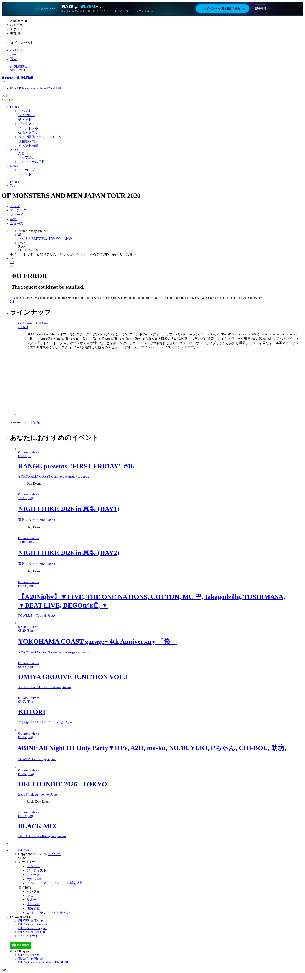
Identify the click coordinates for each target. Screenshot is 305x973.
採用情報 (33, 908)
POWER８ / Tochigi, (37, 615)
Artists (14, 150)
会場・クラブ (28, 132)
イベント (16, 50)
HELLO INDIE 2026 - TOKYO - (64, 784)
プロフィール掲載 (31, 162)
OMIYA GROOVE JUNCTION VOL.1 (73, 677)
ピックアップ (28, 124)
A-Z (21, 153)
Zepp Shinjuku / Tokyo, (38, 794)
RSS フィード (28, 936)
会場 (13, 219)
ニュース (16, 223)
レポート (25, 174)
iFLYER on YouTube (32, 932)
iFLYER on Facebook (32, 924)
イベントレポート (31, 128)
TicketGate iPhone (30, 958)
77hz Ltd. (54, 854)
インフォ (33, 891)
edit (26, 66)
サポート (33, 899)
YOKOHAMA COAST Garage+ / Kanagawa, (53, 476)
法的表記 (33, 904)
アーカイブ (26, 170)
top (4, 969)
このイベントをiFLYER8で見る (222, 8)
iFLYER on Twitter (31, 920)
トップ (15, 206)
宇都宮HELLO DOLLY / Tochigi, (45, 722)
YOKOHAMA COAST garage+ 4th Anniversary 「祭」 (97, 641)
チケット (25, 119)
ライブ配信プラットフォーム (39, 137)
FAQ (30, 895)
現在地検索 (26, 141)
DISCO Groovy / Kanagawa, (42, 836)
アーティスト (20, 210)
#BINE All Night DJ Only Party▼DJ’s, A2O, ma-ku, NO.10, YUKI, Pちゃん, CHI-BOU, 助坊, (152, 748)
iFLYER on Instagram (32, 928)
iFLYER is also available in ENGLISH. (36, 88)
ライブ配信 (26, 115)
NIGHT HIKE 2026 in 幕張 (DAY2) (68, 552)
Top (12, 185)
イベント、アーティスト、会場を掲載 (55, 883)
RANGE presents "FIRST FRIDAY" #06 (76, 466)
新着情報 (260, 8)
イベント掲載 (28, 145)
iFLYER (23, 850)
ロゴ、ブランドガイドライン (48, 912)
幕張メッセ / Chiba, (36, 520)
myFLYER (17, 66)
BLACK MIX (37, 826)
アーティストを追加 (25, 422)
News (14, 166)
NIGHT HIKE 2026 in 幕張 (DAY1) (68, 508)
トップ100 (25, 157)
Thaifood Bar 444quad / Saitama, (44, 687)
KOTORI (31, 711)
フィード (16, 214)
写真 (13, 59)
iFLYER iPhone (28, 955)
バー (13, 54)
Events (14, 107)
